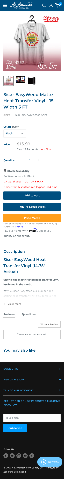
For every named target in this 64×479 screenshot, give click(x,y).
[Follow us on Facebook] (5, 455)
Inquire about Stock (32, 206)
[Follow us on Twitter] (12, 455)
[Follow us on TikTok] (31, 455)
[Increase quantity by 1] (38, 160)
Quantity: (9, 160)
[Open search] (44, 5)
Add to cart (32, 195)
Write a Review (49, 324)
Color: (11, 126)
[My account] (51, 5)
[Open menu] (5, 5)
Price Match (32, 218)
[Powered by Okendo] (12, 325)
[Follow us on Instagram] (18, 455)
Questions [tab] (29, 314)
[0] (58, 5)
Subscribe (15, 428)
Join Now (46, 149)
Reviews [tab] (9, 314)
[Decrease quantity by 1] (20, 160)
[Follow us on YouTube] (25, 455)
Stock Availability (18, 171)
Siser (6, 115)
